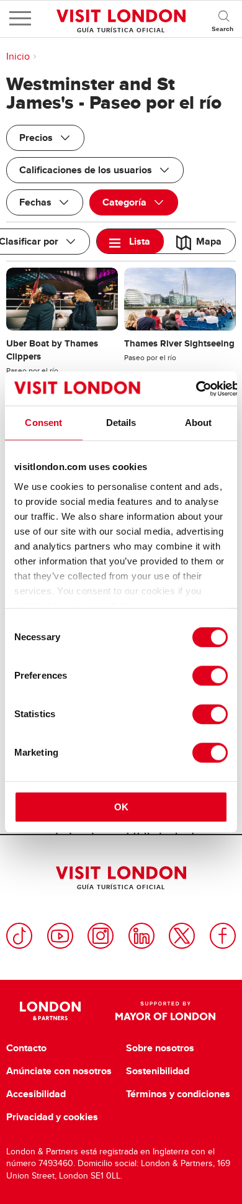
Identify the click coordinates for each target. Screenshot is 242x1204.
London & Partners (50, 1011)
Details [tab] (121, 422)
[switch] (210, 676)
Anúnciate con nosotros (59, 1071)
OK (121, 807)
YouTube (60, 936)
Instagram (100, 936)
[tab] (130, 241)
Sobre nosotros (160, 1048)
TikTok (19, 936)
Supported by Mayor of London (165, 1011)
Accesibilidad (36, 1094)
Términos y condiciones (178, 1094)
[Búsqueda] (223, 18)
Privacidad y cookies (52, 1117)
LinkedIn (141, 936)
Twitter (182, 936)
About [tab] (198, 422)
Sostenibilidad (157, 1071)
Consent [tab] (43, 422)
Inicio (18, 56)
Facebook (223, 936)
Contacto (26, 1048)
